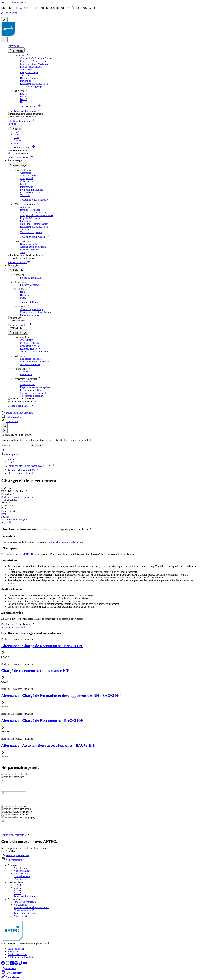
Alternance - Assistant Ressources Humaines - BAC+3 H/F (48, 745)
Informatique (26, 187)
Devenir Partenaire (29, 249)
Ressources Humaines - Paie (34, 83)
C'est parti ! (37, 445)
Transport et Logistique (31, 86)
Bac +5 (23, 102)
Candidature (12, 421)
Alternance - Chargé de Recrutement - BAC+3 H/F (42, 646)
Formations (13, 46)
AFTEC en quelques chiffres (34, 351)
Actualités (25, 371)
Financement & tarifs (24, 910)
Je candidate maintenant (13, 627)
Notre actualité (21, 873)
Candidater (25, 381)
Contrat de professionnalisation (35, 312)
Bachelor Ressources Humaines (17, 497)
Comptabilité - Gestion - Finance (36, 58)
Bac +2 (23, 96)
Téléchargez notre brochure (19, 412)
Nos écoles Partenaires (31, 358)
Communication (28, 175)
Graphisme (25, 184)
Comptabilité (26, 178)
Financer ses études (29, 285)
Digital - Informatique (31, 66)
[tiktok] (21, 964)
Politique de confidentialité (21, 957)
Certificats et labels (29, 343)
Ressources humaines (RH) (21, 470)
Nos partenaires (21, 870)
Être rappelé (12, 454)
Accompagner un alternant (33, 246)
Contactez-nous (27, 384)
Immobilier (25, 81)
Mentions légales (16, 948)
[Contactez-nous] (3, 450)
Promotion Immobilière (31, 189)
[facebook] (3, 964)
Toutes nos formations (25, 896)
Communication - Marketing (34, 64)
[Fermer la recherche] (4, 430)
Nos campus (20, 879)
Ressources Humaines (31, 192)
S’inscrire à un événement (33, 393)
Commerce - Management (33, 61)
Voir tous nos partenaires (13, 835)
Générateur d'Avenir (30, 346)
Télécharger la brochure (32, 395)
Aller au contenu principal (14, 2)
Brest (3, 514)
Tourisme (24, 75)
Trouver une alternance (25, 913)
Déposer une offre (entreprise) (35, 387)
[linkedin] (12, 964)
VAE (22, 252)
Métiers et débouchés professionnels (31, 907)
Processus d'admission (31, 277)
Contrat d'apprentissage (31, 309)
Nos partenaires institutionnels (35, 361)
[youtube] (25, 964)
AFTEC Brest (29, 554)
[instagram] (8, 964)
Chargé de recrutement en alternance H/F (35, 671)
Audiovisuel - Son (29, 69)
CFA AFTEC (26, 340)
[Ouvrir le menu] (4, 39)
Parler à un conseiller (30, 390)
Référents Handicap (30, 348)
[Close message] (4, 19)
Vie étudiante (20, 904)
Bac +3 (23, 99)
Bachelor (24, 295)
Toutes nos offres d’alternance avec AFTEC (30, 466)
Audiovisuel (26, 207)
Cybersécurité (27, 181)
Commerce (25, 172)
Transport (25, 195)
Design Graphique (29, 72)
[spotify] (16, 964)
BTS (22, 292)
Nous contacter (21, 916)
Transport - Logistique (31, 232)
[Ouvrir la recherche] (4, 425)
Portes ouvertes (13, 417)
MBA (23, 297)
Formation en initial (29, 315)
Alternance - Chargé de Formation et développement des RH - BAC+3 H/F (61, 695)
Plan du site (13, 951)
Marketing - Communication (34, 224)
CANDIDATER (9, 13)
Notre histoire (20, 868)
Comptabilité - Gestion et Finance (36, 215)
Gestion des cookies (17, 954)
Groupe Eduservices (30, 364)
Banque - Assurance (30, 78)
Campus (12, 123)
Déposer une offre (29, 244)
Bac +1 (23, 93)
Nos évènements (14, 859)
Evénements (26, 374)
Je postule (6, 522)
